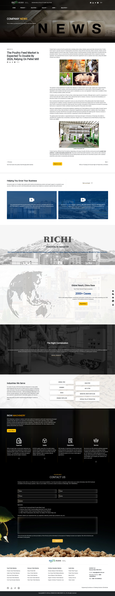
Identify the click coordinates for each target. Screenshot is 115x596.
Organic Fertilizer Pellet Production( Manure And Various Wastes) (35, 511)
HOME (14, 7)
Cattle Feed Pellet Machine (13, 573)
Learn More (11, 430)
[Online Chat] (113, 290)
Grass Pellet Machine (32, 573)
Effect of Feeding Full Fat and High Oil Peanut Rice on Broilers (93, 164)
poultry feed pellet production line (63, 152)
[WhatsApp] (113, 300)
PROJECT (44, 7)
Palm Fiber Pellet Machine (33, 580)
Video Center (72, 580)
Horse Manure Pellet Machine (55, 575)
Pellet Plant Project (73, 571)
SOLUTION (33, 7)
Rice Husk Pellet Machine (33, 577)
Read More (83, 304)
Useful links (71, 568)
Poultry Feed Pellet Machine (13, 571)
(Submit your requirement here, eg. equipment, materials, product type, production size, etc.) (41, 515)
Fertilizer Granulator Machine (54, 568)
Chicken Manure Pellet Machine (55, 571)
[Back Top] (113, 304)
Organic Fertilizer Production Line (56, 580)
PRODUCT (22, 7)
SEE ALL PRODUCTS (56, 355)
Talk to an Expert (86, 183)
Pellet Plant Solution (73, 573)
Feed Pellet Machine (12, 568)
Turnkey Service (72, 577)
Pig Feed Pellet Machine (12, 575)
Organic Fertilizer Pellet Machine (55, 577)
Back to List (57, 164)
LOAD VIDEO (32, 212)
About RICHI (64, 7)
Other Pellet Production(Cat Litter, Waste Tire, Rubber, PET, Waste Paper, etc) (38, 512)
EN (101, 2)
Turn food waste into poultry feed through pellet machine (20, 164)
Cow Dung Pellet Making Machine (56, 573)
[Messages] (113, 294)
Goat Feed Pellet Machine (13, 577)
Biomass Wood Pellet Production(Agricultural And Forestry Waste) (35, 509)
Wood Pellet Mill (31, 571)
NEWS (53, 7)
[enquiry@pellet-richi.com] (113, 297)
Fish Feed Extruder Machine (13, 580)
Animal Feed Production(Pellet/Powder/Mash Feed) (32, 507)
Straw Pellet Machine (32, 575)
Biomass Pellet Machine (33, 568)
